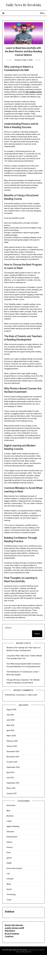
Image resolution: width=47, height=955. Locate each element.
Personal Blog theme (23, 952)
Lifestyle (10, 879)
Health (9, 863)
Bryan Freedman (12, 933)
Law (8, 873)
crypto (9, 821)
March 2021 (11, 788)
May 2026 (10, 725)
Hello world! (32, 695)
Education (10, 831)
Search (8, 628)
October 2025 (12, 762)
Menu (42, 13)
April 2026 (10, 730)
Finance (10, 847)
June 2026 (11, 720)
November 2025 (13, 757)
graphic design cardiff (14, 928)
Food (8, 852)
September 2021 (13, 783)
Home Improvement (14, 868)
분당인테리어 (10, 931)
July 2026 (10, 715)
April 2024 (10, 772)
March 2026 (11, 736)
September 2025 (13, 767)
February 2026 (12, 741)
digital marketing (13, 826)
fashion (9, 842)
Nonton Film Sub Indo (14, 925)
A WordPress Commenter (15, 695)
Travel (9, 900)
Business (10, 816)
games (9, 858)
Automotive (11, 805)
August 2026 (11, 709)
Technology (11, 894)
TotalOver (9, 936)
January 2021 (11, 793)
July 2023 (10, 777)
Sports (9, 889)
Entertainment (12, 837)
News (9, 884)
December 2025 (13, 751)
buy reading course (34, 92)
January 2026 (12, 746)
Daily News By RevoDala (23, 5)
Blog (8, 810)
